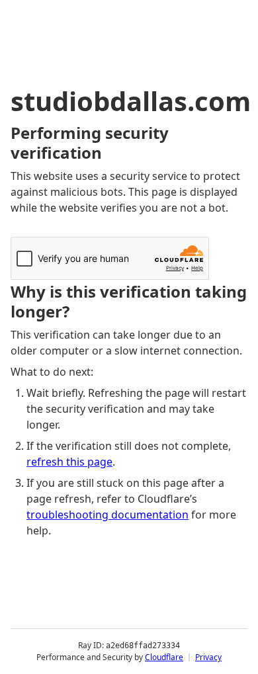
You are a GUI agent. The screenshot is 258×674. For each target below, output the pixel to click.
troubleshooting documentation (107, 514)
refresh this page (69, 461)
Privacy (208, 657)
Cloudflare (164, 657)
